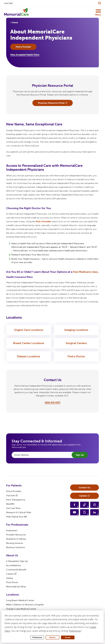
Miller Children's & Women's (24, 604)
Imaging (76, 329)
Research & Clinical (18, 512)
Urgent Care (28, 329)
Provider (16, 534)
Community (16, 569)
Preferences (37, 637)
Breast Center (28, 343)
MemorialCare (16, 586)
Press (12, 582)
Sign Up (80, 455)
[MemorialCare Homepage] (16, 12)
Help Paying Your (16, 516)
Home (15, 22)
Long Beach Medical (20, 600)
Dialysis (28, 356)
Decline (52, 637)
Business (15, 547)
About (12, 555)
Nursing (14, 543)
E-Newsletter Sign (17, 561)
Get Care (13, 508)
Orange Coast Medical (21, 609)
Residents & (16, 539)
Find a (43, 221)
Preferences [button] (75, 630)
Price (15, 499)
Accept (67, 637)
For (14, 485)
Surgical (76, 343)
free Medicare (85, 271)
